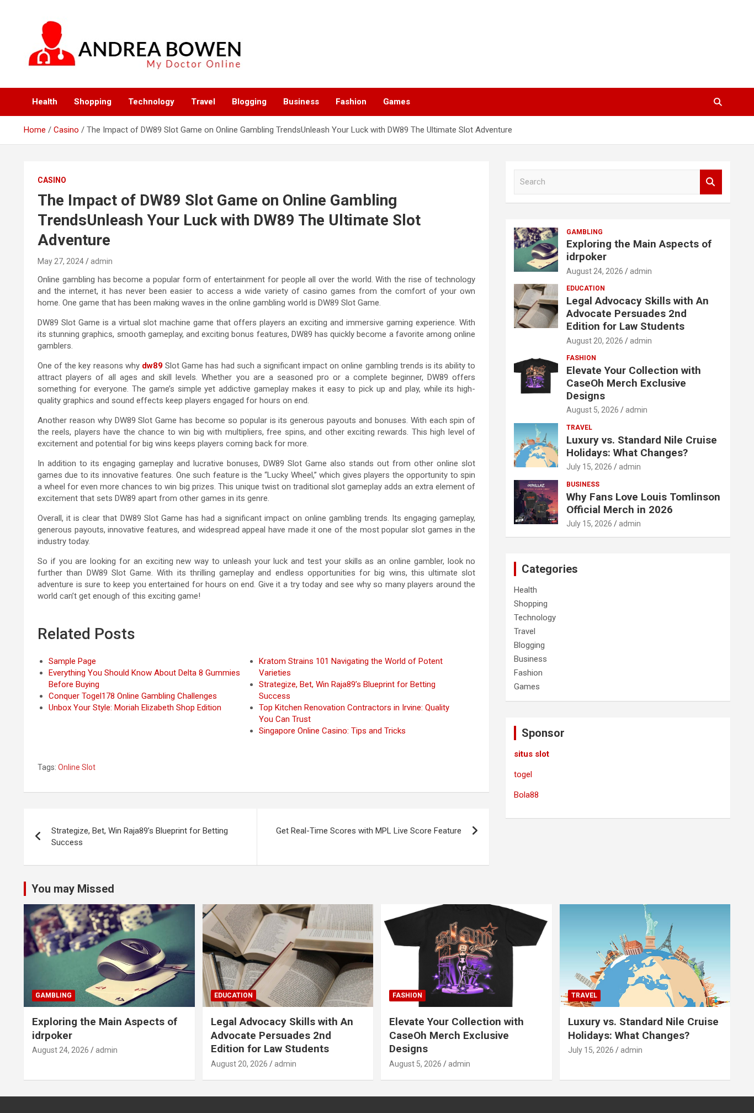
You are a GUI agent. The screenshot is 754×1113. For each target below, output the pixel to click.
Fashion (351, 102)
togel (523, 774)
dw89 (152, 366)
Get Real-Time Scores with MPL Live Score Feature (368, 831)
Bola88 (526, 795)
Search (711, 182)
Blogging (249, 102)
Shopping (92, 102)
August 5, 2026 (592, 409)
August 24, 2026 (594, 271)
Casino (52, 180)
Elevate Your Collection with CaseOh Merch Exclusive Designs (633, 383)
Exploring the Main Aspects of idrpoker (638, 250)
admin (102, 261)
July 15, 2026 (589, 466)
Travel (203, 102)
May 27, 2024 (61, 261)
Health (44, 102)
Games (396, 102)
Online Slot (76, 767)
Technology (151, 102)
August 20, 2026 (594, 340)
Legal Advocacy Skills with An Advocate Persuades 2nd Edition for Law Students (637, 313)
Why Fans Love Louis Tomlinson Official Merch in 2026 (643, 503)
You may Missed (72, 888)
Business (301, 102)
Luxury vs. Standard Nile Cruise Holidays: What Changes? (641, 446)
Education (585, 288)
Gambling (584, 232)
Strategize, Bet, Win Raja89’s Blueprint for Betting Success (139, 836)
